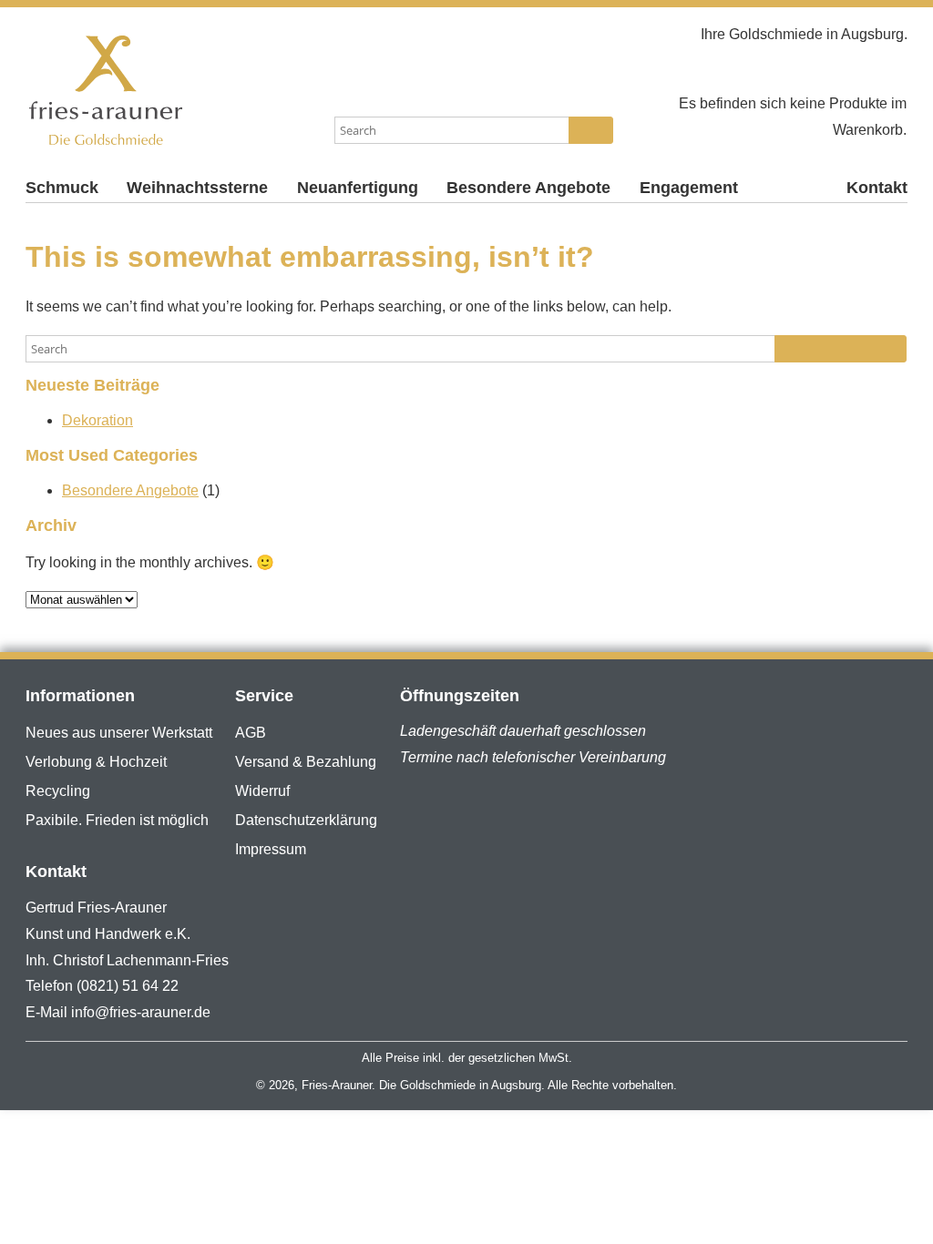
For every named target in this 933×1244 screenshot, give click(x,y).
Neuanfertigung (357, 187)
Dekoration (97, 420)
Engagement (689, 187)
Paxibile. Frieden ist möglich (117, 820)
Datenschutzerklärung (306, 820)
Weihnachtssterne (197, 187)
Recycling (58, 791)
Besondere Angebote (528, 187)
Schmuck (62, 187)
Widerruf (262, 791)
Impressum (270, 849)
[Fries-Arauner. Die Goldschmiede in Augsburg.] (172, 90)
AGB (250, 732)
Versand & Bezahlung (305, 762)
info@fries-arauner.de (140, 1012)
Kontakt (876, 187)
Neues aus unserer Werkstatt (119, 732)
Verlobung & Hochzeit (96, 762)
